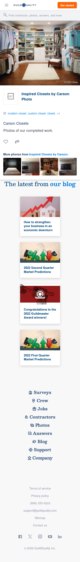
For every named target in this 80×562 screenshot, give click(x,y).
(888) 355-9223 (40, 503)
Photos (42, 425)
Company (42, 458)
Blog (42, 441)
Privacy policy (40, 496)
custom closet (37, 113)
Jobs (43, 408)
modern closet (17, 113)
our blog (63, 184)
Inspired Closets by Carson (48, 154)
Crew (42, 400)
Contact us (40, 525)
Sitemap (40, 518)
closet (51, 113)
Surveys (42, 392)
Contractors (42, 417)
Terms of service (40, 488)
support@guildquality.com (40, 510)
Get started (67, 5)
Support (42, 449)
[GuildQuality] (25, 5)
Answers (42, 433)
